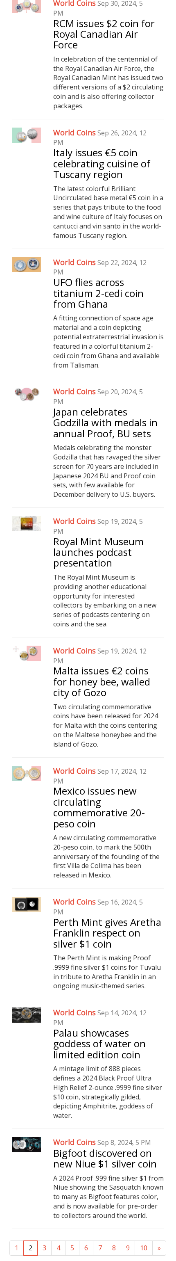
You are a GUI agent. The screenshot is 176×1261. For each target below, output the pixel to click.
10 (143, 1247)
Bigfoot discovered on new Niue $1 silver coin (105, 1158)
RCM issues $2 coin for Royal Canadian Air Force (104, 34)
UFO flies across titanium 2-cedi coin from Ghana (98, 293)
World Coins (74, 132)
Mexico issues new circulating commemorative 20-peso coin (99, 807)
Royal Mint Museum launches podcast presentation (98, 552)
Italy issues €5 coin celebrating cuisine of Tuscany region (101, 163)
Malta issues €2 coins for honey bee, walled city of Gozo (101, 681)
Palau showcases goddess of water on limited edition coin (99, 1043)
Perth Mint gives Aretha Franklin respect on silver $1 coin (107, 932)
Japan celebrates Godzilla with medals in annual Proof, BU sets (105, 422)
